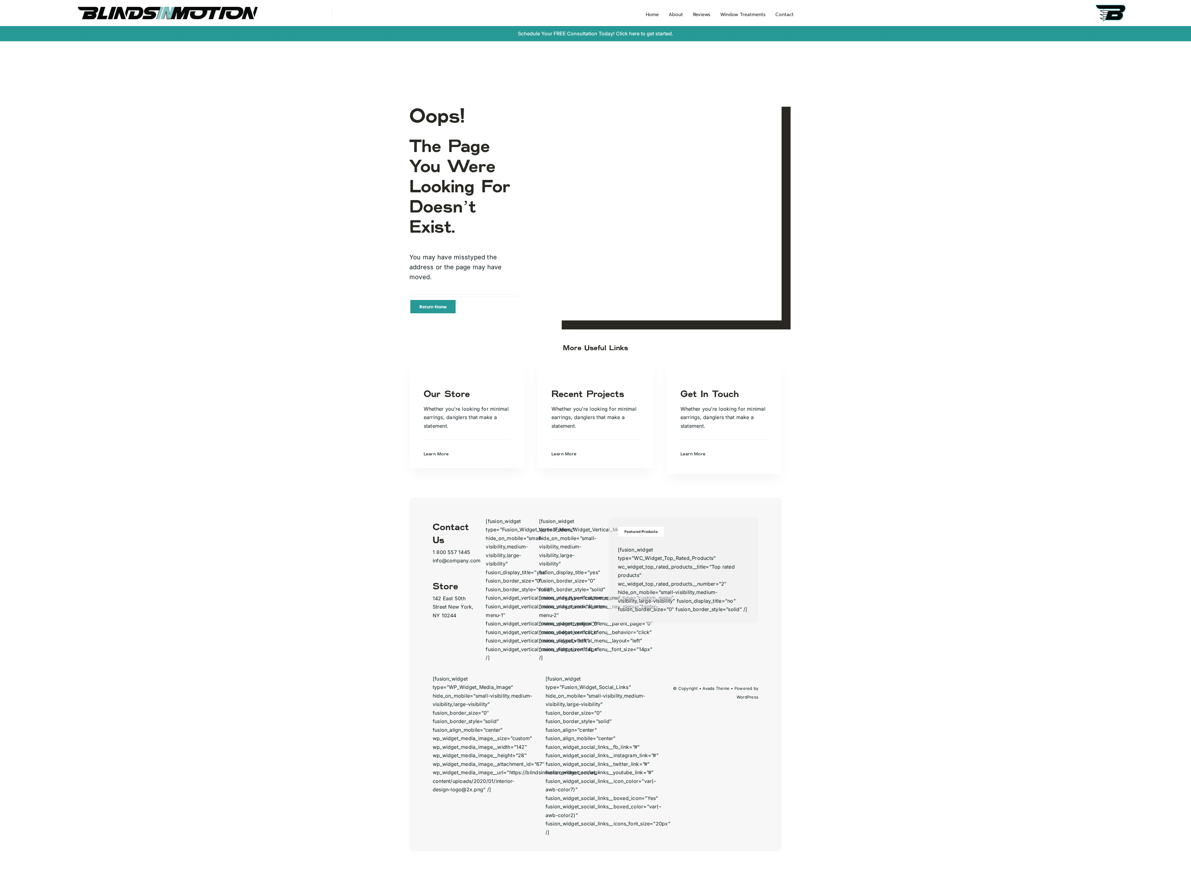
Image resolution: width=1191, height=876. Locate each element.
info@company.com (457, 560)
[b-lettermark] (1126, 6)
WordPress (747, 697)
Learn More (436, 454)
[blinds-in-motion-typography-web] (168, 9)
